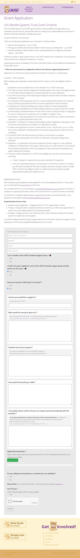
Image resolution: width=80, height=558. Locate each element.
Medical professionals (16, 2)
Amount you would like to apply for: (22, 297)
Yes (11, 258)
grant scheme (25, 185)
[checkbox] (8, 494)
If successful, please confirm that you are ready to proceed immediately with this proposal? (38, 412)
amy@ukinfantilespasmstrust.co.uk (47, 189)
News (40, 2)
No (11, 262)
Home (6, 2)
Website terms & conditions (61, 553)
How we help (48, 7)
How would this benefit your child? (22, 382)
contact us (59, 484)
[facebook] (72, 2)
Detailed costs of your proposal (20, 347)
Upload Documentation (16, 451)
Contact (34, 2)
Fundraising (67, 7)
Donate (27, 2)
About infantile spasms (28, 9)
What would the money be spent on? (22, 312)
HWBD (10, 555)
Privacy (31, 492)
